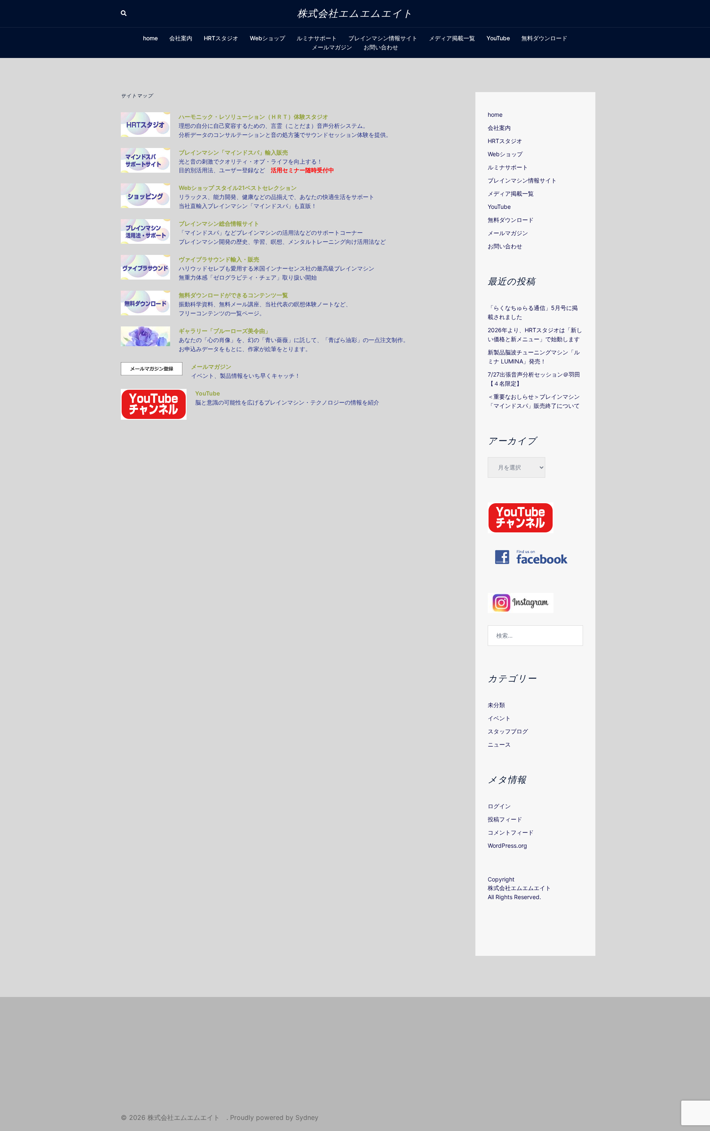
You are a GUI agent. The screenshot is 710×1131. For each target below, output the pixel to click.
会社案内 (180, 38)
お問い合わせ (381, 47)
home (150, 38)
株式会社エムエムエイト (360, 13)
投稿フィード (505, 819)
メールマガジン (332, 47)
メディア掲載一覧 (452, 38)
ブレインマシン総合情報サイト (219, 223)
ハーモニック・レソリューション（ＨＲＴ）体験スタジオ (253, 116)
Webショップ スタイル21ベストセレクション (238, 187)
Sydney (306, 1117)
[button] (124, 13)
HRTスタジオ (221, 38)
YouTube (498, 38)
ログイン (499, 806)
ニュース (499, 744)
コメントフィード (511, 832)
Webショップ (267, 38)
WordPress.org (507, 845)
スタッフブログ (508, 731)
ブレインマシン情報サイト (382, 38)
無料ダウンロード (544, 38)
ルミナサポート (317, 38)
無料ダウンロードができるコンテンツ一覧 (234, 294)
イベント (499, 718)
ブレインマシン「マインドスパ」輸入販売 (233, 152)
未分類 (496, 704)
